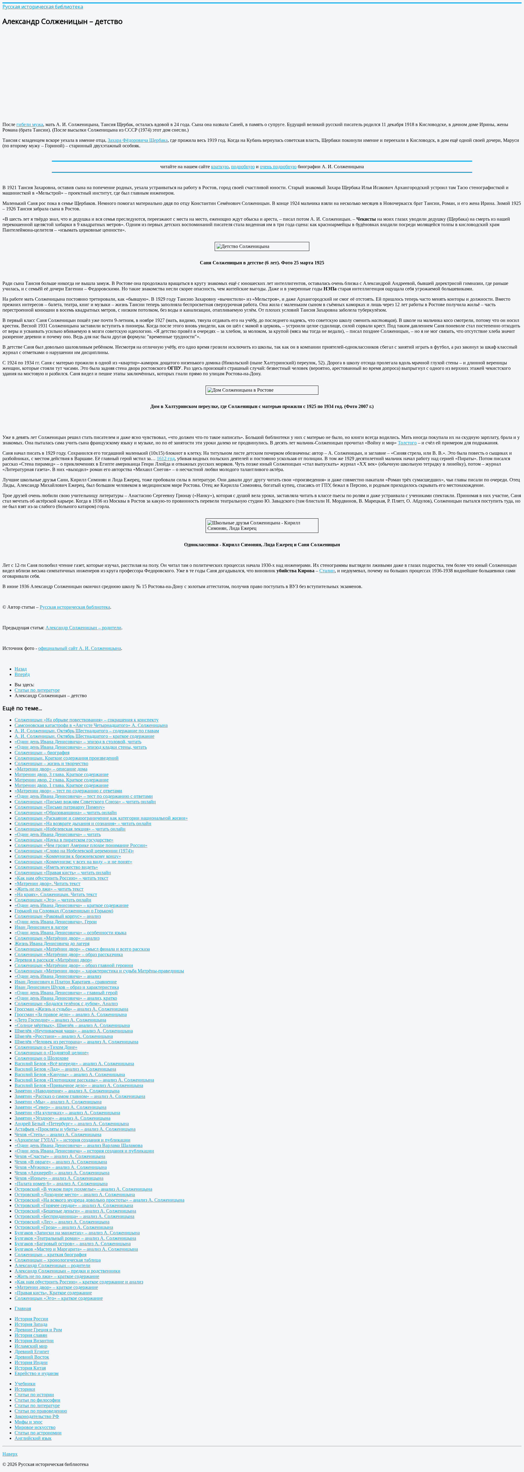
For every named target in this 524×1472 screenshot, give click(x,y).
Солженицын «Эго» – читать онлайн (53, 899)
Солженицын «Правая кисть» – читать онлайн (63, 872)
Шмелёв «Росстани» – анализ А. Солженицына (64, 1036)
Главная (23, 1308)
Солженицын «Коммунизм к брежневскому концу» (68, 856)
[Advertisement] (184, 74)
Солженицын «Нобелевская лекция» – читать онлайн (70, 828)
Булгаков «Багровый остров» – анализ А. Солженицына (73, 1243)
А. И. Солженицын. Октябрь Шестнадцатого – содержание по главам (87, 730)
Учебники (25, 1383)
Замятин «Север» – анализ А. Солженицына (60, 1107)
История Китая (30, 1367)
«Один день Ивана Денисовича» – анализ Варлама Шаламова (79, 1145)
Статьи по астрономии (38, 1432)
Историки (25, 1389)
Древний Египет (32, 1351)
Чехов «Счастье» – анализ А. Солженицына (60, 1156)
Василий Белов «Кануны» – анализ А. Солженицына (70, 1074)
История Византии (34, 1340)
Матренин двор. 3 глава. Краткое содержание (62, 774)
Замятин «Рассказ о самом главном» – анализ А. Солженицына (80, 1096)
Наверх (10, 1454)
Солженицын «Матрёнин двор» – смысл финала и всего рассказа (82, 949)
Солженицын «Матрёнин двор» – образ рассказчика (69, 954)
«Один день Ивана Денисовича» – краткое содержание (72, 905)
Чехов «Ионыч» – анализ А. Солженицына (59, 1178)
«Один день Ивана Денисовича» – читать (58, 834)
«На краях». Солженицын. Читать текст (56, 894)
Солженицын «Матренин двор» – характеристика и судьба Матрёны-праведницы (99, 970)
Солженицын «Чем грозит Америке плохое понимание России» (81, 845)
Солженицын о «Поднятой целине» (52, 1052)
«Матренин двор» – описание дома (51, 768)
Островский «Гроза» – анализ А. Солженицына (64, 1227)
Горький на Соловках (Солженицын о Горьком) (64, 910)
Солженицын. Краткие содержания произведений (67, 758)
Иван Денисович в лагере (41, 927)
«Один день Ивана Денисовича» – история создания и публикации (84, 1150)
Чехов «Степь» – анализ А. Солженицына (58, 1134)
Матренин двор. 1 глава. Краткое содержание (62, 785)
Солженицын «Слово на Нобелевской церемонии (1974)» (74, 850)
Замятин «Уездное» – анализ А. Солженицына (62, 1118)
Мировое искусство (35, 1427)
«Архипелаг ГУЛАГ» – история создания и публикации (72, 1139)
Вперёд (22, 674)
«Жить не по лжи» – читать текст (49, 889)
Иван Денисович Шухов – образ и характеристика (67, 987)
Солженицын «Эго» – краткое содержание (59, 1298)
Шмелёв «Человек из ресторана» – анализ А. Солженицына (76, 1041)
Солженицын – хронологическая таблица (58, 1260)
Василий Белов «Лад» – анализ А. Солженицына (65, 1069)
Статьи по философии (37, 1400)
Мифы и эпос (28, 1421)
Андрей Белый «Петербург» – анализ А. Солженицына (72, 1123)
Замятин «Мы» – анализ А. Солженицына (58, 1101)
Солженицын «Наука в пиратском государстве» (64, 839)
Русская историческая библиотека (75, 607)
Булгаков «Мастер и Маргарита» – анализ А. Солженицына (76, 1249)
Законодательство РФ (37, 1416)
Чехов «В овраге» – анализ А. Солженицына (61, 1161)
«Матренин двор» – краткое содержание (56, 1287)
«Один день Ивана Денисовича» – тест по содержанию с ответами (84, 796)
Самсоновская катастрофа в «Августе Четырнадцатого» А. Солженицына (91, 725)
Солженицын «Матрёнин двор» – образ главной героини (74, 965)
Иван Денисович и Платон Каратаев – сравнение (66, 981)
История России (31, 1318)
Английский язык (33, 1438)
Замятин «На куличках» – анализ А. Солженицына (67, 1112)
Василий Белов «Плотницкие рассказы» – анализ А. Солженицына (84, 1079)
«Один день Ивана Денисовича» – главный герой (66, 992)
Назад (21, 668)
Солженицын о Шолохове (42, 1058)
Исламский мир (31, 1346)
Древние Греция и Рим (38, 1329)
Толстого (407, 442)
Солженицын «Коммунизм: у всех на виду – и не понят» (73, 861)
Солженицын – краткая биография (50, 1254)
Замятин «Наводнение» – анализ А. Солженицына (67, 1090)
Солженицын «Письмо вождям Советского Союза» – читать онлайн (85, 801)
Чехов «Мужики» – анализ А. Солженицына (61, 1167)
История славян (31, 1335)
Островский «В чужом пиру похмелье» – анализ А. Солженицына (83, 1189)
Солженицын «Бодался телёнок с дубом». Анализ (66, 1003)
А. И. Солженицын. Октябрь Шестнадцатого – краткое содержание (84, 736)
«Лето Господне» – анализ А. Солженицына (60, 1019)
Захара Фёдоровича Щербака (138, 140)
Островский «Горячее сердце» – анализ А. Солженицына (74, 1205)
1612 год (166, 458)
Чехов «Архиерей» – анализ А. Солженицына (62, 1172)
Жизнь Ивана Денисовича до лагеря (52, 943)
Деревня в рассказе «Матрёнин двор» (53, 959)
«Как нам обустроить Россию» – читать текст (61, 878)
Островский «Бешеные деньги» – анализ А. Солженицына (75, 1210)
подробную (243, 166)
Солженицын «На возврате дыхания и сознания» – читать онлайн (83, 823)
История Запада (31, 1324)
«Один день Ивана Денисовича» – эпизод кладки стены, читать (81, 747)
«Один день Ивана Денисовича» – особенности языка (70, 932)
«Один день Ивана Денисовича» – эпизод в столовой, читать (78, 741)
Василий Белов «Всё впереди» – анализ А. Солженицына (74, 1063)
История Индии (31, 1362)
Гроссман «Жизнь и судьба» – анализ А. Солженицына (71, 1009)
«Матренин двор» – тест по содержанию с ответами (68, 790)
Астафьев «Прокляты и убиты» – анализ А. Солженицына (75, 1129)
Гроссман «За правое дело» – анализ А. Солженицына (71, 1014)
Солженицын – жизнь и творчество (51, 763)
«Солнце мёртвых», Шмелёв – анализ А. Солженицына (72, 1025)
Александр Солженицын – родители (83, 627)
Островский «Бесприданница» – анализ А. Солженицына (74, 1216)
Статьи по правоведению (41, 1410)
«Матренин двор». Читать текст (47, 883)
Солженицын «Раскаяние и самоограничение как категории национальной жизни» (101, 818)
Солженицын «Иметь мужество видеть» (56, 867)
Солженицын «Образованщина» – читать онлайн (66, 812)
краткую (220, 166)
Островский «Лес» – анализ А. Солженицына (62, 1221)
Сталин (327, 570)
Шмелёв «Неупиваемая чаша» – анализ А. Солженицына (74, 1030)
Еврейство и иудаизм (37, 1373)
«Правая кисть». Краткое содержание (53, 1292)
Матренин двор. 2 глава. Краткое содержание (62, 779)
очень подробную (278, 166)
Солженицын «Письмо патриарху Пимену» (60, 807)
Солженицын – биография (42, 752)
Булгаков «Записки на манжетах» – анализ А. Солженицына (77, 1232)
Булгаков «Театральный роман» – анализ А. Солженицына (75, 1238)
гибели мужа (29, 124)
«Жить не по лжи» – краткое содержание (57, 1276)
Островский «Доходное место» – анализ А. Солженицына (75, 1194)
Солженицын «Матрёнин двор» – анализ (57, 938)
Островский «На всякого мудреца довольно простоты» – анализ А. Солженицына (99, 1200)
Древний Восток (32, 1357)
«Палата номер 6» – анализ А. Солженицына (61, 1183)
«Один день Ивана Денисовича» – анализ (58, 976)
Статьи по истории (34, 1394)
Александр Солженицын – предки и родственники (67, 1270)
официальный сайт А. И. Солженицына (79, 648)
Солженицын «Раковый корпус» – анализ (58, 916)
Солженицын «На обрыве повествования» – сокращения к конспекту (87, 719)
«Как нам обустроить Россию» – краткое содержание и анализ (79, 1281)
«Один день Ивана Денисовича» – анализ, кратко (66, 998)
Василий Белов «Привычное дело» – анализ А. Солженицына (79, 1085)
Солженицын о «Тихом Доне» (46, 1047)
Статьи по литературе (37, 1405)
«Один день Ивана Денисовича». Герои (56, 921)
